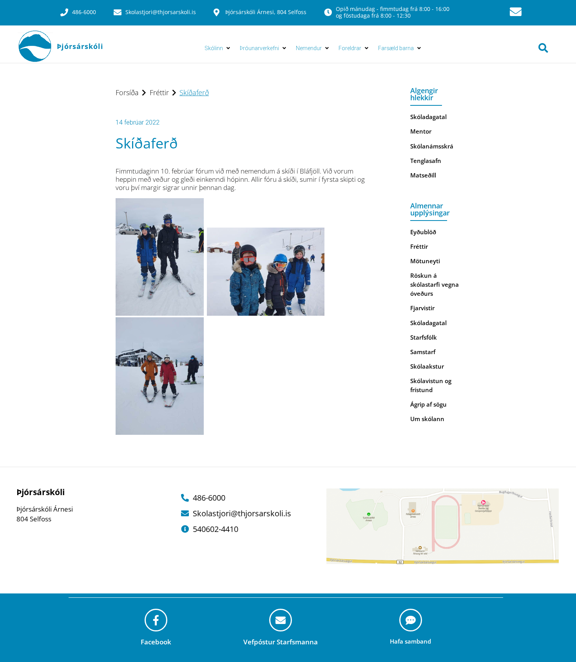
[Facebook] (156, 620)
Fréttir (159, 92)
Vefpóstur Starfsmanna (280, 641)
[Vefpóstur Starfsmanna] (280, 620)
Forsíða (127, 92)
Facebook (156, 641)
